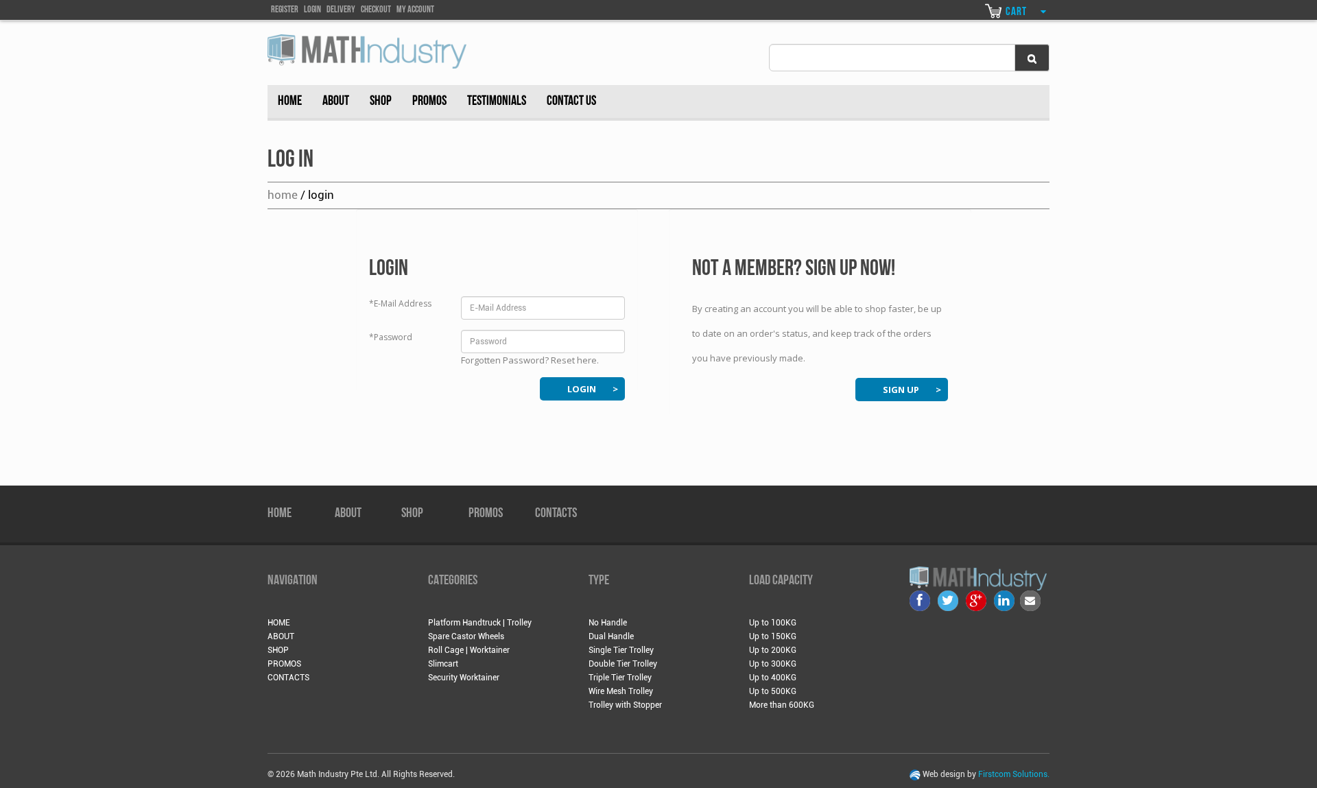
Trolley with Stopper (625, 705)
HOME (280, 514)
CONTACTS (556, 514)
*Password (390, 337)
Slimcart (443, 664)
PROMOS (485, 514)
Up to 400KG (772, 677)
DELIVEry (341, 10)
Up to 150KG (772, 636)
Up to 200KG (772, 650)
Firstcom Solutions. (1013, 774)
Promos (429, 101)
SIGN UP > (912, 389)
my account (415, 10)
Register (284, 10)
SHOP (412, 514)
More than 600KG (781, 705)
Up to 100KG (772, 623)
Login (312, 10)
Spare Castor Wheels (466, 636)
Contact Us (571, 101)
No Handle (608, 623)
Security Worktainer (463, 677)
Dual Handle (611, 636)
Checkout (376, 10)
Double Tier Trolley (623, 664)
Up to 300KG (772, 664)
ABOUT (348, 514)
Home (290, 101)
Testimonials (496, 101)
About (335, 101)
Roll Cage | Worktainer (469, 650)
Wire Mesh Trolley (621, 691)
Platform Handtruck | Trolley (480, 623)
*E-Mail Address (400, 303)
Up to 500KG (772, 691)
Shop (381, 101)
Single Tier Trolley (621, 650)
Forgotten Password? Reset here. (530, 360)
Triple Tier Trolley (620, 677)
